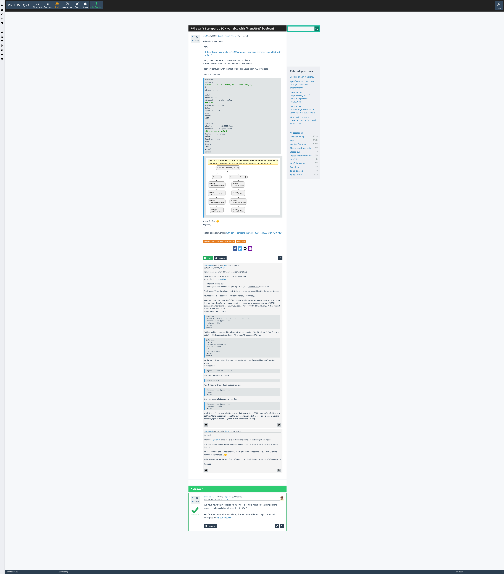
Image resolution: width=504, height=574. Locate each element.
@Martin (216, 440)
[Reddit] (245, 248)
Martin (226, 265)
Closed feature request (300, 155)
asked (205, 36)
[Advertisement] (96, 51)
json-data (207, 241)
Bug (292, 140)
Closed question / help (300, 148)
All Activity (37, 7)
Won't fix (294, 159)
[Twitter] (240, 248)
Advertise (459, 572)
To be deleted (296, 171)
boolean (220, 241)
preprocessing (229, 241)
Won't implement (298, 163)
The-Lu (234, 36)
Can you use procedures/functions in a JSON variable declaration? (302, 109)
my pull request (223, 517)
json (213, 241)
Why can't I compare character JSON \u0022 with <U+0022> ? (303, 120)
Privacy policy (63, 572)
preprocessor (241, 241)
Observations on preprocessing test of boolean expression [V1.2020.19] (300, 97)
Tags (77, 7)
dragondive (228, 497)
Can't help (294, 167)
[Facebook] (235, 248)
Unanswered (67, 7)
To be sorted (296, 174)
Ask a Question (96, 7)
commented (208, 265)
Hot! (57, 7)
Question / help (223, 36)
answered (207, 497)
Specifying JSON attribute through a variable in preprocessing (302, 84)
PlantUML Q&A (19, 5)
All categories (296, 133)
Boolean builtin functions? (302, 77)
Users (85, 7)
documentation (219, 279)
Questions (48, 7)
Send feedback (12, 572)
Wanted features (298, 144)
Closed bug (295, 152)
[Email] (250, 248)
